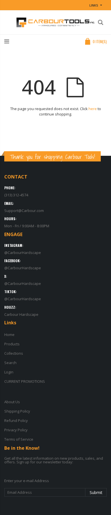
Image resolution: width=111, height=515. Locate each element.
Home (9, 334)
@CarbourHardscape (22, 252)
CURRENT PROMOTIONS (24, 381)
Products (12, 343)
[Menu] (6, 41)
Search (10, 362)
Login (8, 372)
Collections (13, 353)
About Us (12, 401)
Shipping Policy (17, 411)
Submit (96, 492)
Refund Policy (16, 420)
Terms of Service (18, 439)
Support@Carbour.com (24, 210)
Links (93, 5)
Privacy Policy (16, 429)
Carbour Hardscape (21, 314)
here (93, 108)
